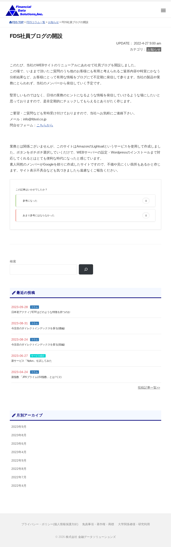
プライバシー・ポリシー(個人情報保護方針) (49, 524)
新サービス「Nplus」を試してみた (31, 360)
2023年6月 (18, 443)
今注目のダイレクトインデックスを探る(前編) (38, 344)
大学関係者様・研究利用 (134, 524)
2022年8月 (18, 468)
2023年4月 (18, 452)
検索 (13, 261)
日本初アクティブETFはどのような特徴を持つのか (40, 312)
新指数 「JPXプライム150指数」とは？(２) (36, 377)
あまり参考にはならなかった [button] (85, 215)
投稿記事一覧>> (149, 387)
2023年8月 (18, 435)
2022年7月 (18, 477)
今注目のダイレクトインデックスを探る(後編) (38, 328)
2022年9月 (18, 460)
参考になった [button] (85, 200)
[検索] (86, 269)
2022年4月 (18, 485)
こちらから (45, 125)
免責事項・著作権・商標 (98, 524)
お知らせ (154, 49)
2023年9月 (18, 426)
